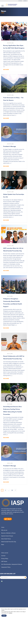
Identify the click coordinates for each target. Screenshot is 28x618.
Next (15, 490)
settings (10, 612)
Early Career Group (6, 538)
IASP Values (4, 561)
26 (12, 490)
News (2, 544)
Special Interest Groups (7, 536)
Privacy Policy (4, 558)
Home (2, 12)
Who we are (4, 530)
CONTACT (25, 0)
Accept (4, 615)
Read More (6, 69)
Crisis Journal (4, 552)
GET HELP (20, 0)
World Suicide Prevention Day (8, 541)
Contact (3, 555)
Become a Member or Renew (8, 533)
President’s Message (9, 146)
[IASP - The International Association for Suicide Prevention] (11, 4)
